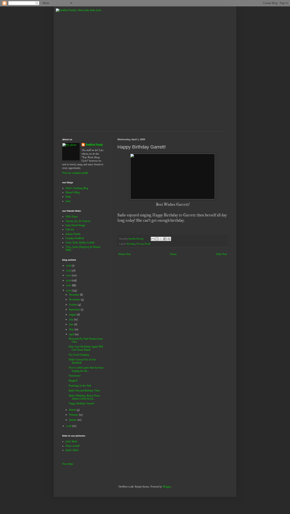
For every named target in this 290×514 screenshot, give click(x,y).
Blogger (167, 486)
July (71, 319)
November (75, 299)
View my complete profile (75, 172)
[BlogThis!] (157, 239)
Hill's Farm (71, 216)
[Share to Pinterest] (169, 239)
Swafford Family (94, 144)
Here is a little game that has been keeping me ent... (86, 369)
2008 (69, 425)
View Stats (67, 463)
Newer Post (124, 254)
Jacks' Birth (71, 441)
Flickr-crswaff (72, 445)
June (71, 324)
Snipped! (73, 380)
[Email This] (153, 239)
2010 (69, 285)
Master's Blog (72, 192)
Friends (140, 243)
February (74, 414)
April (72, 334)
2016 (69, 265)
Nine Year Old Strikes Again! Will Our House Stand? (86, 348)
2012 (69, 275)
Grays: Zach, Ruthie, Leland (79, 242)
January (73, 419)
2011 (69, 280)
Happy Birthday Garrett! (81, 403)
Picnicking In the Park (80, 385)
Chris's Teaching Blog (76, 188)
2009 (69, 290)
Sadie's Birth (72, 450)
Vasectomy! (74, 375)
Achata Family (73, 233)
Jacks (67, 201)
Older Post (221, 254)
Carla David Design (75, 225)
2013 (69, 270)
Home (173, 254)
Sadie (68, 196)
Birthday (131, 243)
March (73, 409)
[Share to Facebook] (165, 239)
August (73, 314)
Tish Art (69, 229)
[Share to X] (161, 239)
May (72, 329)
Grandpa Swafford (74, 238)
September (75, 309)
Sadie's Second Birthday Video (84, 390)
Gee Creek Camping (79, 354)
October (73, 304)
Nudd (147, 243)
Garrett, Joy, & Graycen (77, 221)
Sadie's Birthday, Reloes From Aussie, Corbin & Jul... (84, 397)
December (74, 294)
